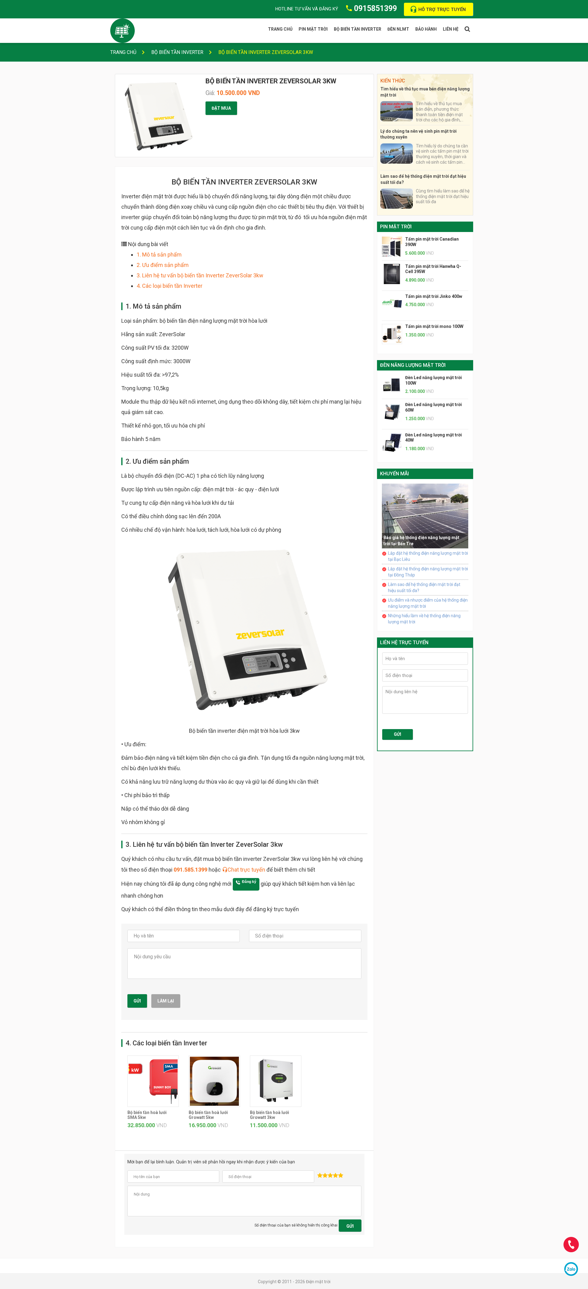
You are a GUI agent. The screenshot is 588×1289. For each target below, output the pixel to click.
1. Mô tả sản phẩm (159, 254)
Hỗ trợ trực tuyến (442, 9)
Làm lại (165, 1000)
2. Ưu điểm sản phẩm (163, 265)
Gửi (137, 1000)
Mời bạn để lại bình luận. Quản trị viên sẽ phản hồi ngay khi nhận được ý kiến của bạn (211, 1162)
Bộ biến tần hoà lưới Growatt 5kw (208, 1115)
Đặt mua (221, 108)
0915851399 (375, 8)
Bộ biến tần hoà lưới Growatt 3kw (269, 1115)
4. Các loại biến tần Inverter (169, 286)
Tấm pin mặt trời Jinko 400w (433, 296)
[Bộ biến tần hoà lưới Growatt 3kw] (275, 1080)
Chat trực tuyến (246, 869)
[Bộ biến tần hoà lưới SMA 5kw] (153, 1080)
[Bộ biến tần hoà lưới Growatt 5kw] (214, 1080)
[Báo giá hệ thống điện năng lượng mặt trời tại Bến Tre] (425, 515)
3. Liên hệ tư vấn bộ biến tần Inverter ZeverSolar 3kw (200, 275)
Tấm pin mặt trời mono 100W (434, 326)
